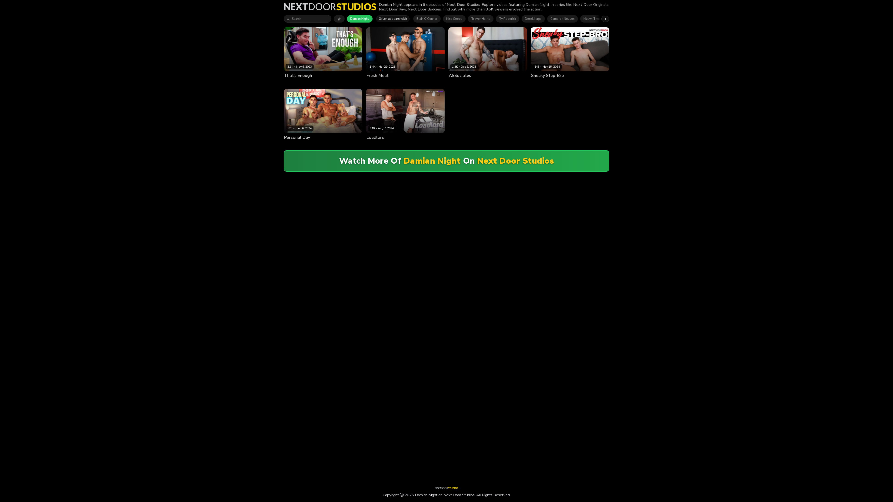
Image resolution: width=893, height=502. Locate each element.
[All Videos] (339, 19)
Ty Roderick (507, 19)
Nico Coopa (454, 19)
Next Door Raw (503, 83)
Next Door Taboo (589, 83)
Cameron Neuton (562, 19)
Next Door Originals (342, 83)
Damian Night (359, 19)
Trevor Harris (480, 19)
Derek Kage (533, 19)
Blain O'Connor (427, 19)
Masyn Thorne (593, 19)
